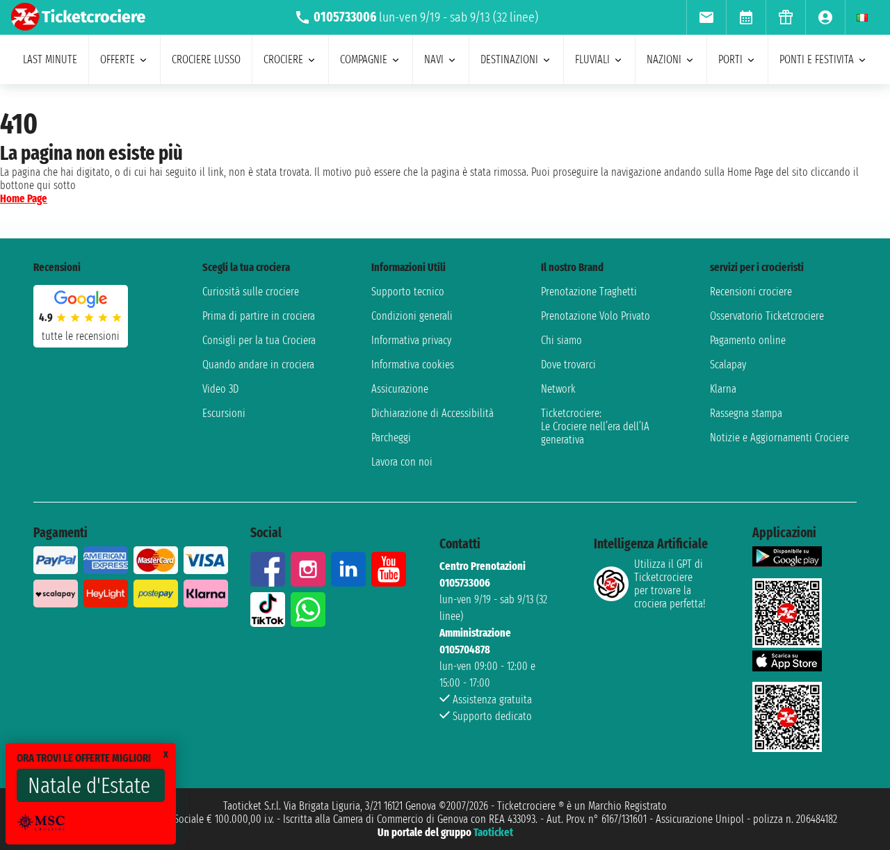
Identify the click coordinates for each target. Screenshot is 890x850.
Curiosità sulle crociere (250, 291)
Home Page (23, 198)
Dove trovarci (568, 364)
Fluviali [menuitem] (592, 59)
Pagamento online (748, 340)
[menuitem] (706, 17)
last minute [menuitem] (50, 59)
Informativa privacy (411, 340)
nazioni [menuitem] (664, 59)
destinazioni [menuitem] (509, 59)
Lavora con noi (401, 461)
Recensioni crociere (751, 291)
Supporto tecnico (407, 291)
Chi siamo (561, 340)
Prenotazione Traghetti (589, 291)
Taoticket (493, 832)
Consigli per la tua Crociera (259, 340)
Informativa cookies (412, 364)
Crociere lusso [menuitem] (206, 59)
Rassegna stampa (746, 413)
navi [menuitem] (434, 59)
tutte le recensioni (81, 336)
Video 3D (220, 388)
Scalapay (728, 364)
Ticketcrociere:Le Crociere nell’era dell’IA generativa (595, 426)
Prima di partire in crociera (258, 315)
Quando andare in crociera (258, 364)
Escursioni (223, 413)
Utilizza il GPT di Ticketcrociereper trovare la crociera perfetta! (669, 583)
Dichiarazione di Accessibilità (432, 413)
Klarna (723, 388)
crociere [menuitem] (283, 59)
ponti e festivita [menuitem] (816, 59)
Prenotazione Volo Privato (595, 315)
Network (558, 388)
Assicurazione (399, 388)
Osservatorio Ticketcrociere (767, 315)
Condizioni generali (412, 315)
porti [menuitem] (730, 59)
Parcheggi (391, 437)
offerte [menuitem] (117, 59)
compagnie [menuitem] (363, 59)
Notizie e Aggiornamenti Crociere (779, 437)
